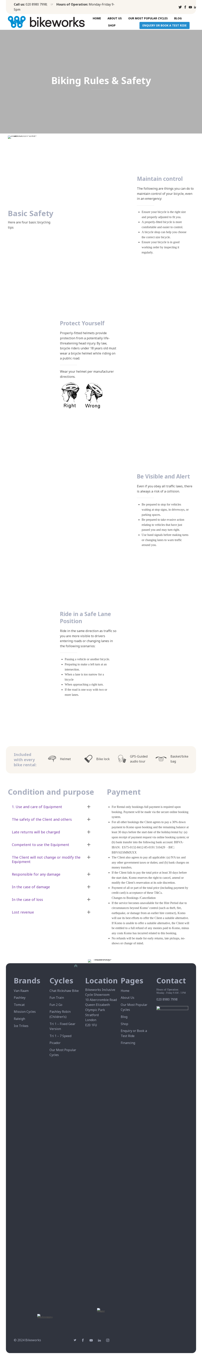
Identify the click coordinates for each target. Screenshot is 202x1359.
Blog (178, 18)
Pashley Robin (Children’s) (60, 1014)
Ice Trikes (21, 1026)
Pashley (19, 997)
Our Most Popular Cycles (148, 18)
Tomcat (19, 1005)
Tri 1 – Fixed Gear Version (62, 1026)
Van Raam (21, 991)
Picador (55, 1043)
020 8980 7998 (36, 4)
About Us (115, 18)
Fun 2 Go (56, 1005)
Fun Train (57, 997)
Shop (112, 25)
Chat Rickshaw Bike (64, 991)
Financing (128, 1043)
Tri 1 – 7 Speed (60, 1036)
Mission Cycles (25, 1011)
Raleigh (19, 1019)
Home (97, 18)
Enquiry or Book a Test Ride (164, 25)
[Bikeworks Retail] (27, 22)
